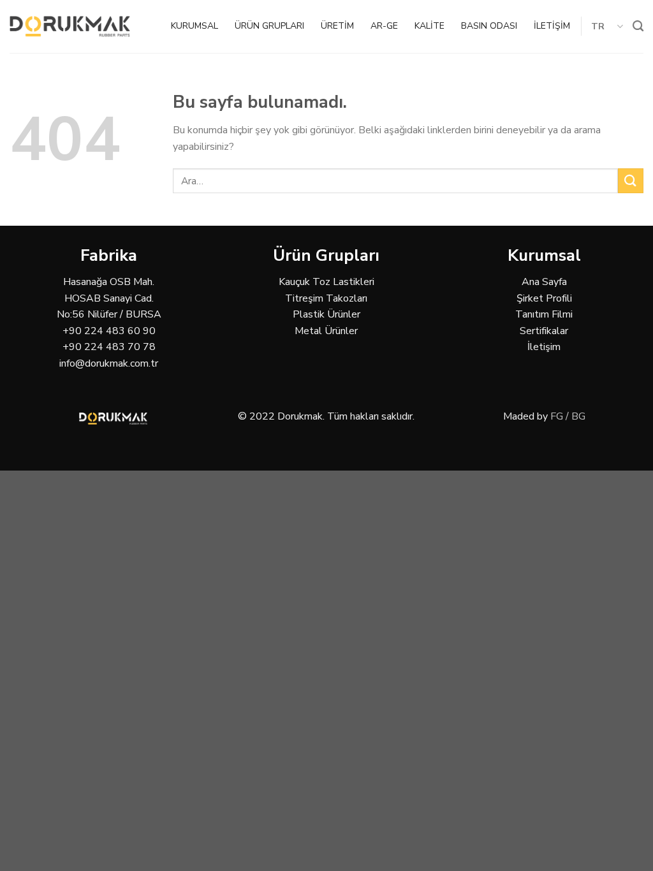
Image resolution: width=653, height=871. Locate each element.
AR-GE (384, 26)
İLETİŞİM (552, 26)
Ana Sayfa (544, 282)
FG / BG (567, 416)
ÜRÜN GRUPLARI (269, 26)
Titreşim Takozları (326, 298)
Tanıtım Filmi (544, 314)
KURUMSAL (194, 26)
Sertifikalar (544, 331)
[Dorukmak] (70, 26)
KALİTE (429, 26)
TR (598, 26)
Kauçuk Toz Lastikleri (326, 282)
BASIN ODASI (489, 26)
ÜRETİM (337, 26)
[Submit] (630, 180)
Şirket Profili (544, 298)
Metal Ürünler (326, 331)
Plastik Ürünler (326, 314)
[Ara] (638, 26)
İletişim (544, 347)
